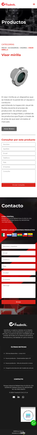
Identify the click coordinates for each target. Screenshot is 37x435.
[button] (33, 4)
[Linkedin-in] (18, 397)
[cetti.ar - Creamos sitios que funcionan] (22, 433)
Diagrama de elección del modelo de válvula (19, 368)
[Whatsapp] (23, 397)
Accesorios (13, 48)
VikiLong (21, 431)
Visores (23, 48)
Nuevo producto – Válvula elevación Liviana (19, 363)
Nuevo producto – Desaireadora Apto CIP (18, 358)
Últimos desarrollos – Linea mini (15, 353)
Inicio (4, 48)
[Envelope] (14, 397)
